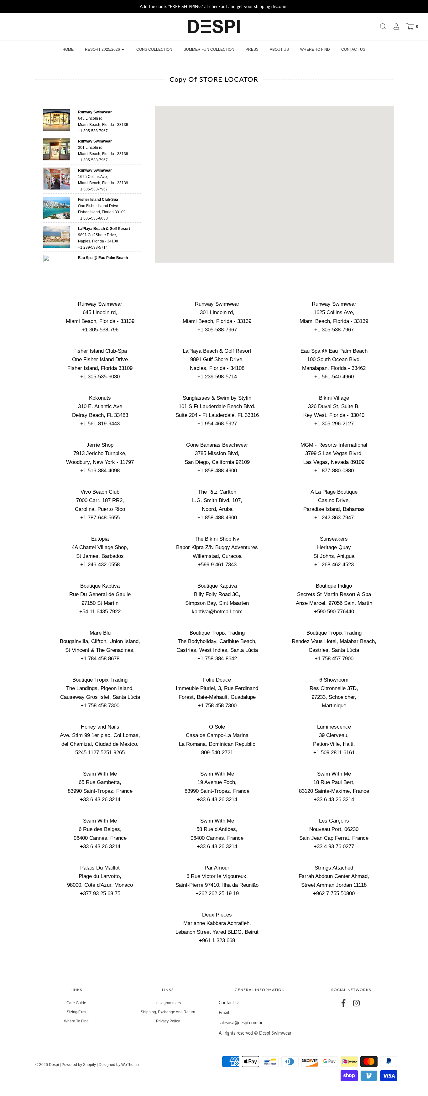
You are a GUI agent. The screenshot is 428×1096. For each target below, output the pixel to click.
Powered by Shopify (79, 1064)
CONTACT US (353, 49)
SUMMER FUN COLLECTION (209, 49)
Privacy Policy (168, 1021)
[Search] (380, 26)
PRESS (252, 49)
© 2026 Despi (47, 1064)
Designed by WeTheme (119, 1064)
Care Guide (76, 1003)
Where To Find (76, 1021)
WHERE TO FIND (315, 49)
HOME (68, 49)
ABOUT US (279, 49)
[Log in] (393, 26)
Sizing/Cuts (76, 1012)
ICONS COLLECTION (153, 49)
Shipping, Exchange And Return (168, 1012)
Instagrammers (168, 1003)
